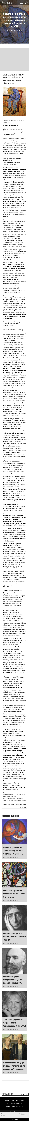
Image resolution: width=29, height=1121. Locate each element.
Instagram (25, 807)
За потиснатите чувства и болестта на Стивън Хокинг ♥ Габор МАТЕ (14, 936)
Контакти (12, 1100)
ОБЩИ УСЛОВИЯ (14, 1102)
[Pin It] (22, 807)
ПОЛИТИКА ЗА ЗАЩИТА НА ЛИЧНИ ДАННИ (14, 1103)
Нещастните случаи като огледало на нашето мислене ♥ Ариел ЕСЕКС (14, 893)
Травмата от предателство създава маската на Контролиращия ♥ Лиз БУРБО (14, 1022)
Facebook (18, 807)
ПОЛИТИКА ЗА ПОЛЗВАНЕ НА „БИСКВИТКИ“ (14, 1106)
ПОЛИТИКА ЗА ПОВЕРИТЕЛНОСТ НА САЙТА (14, 1105)
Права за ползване (20, 1100)
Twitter (20, 807)
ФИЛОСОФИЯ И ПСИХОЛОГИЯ (14, 30)
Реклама (7, 1100)
